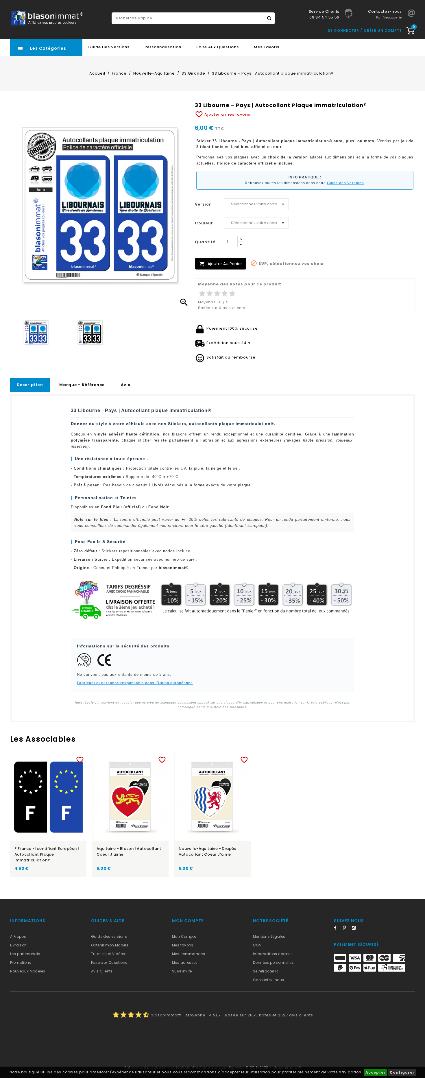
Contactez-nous (268, 979)
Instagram (355, 929)
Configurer (402, 1072)
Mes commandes (188, 953)
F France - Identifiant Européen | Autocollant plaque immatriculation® (46, 854)
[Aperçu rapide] (54, 759)
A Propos (18, 936)
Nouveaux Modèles (27, 971)
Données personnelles (273, 962)
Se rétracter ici (266, 971)
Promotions (20, 962)
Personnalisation (163, 47)
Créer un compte (383, 30)
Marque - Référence (82, 384)
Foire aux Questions (217, 47)
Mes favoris (266, 47)
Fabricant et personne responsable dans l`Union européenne (135, 683)
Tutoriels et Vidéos (108, 953)
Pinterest (346, 929)
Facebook (337, 929)
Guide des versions (109, 936)
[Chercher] (269, 18)
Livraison (18, 945)
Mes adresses (185, 962)
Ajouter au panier (220, 264)
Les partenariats (25, 953)
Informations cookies (273, 953)
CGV (257, 945)
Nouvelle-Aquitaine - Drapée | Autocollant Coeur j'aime (209, 851)
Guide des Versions (109, 47)
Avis (125, 384)
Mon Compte (184, 936)
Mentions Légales (269, 936)
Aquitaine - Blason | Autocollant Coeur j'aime (129, 851)
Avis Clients (102, 971)
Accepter (375, 1072)
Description (30, 384)
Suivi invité (182, 971)
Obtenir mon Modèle (109, 945)
